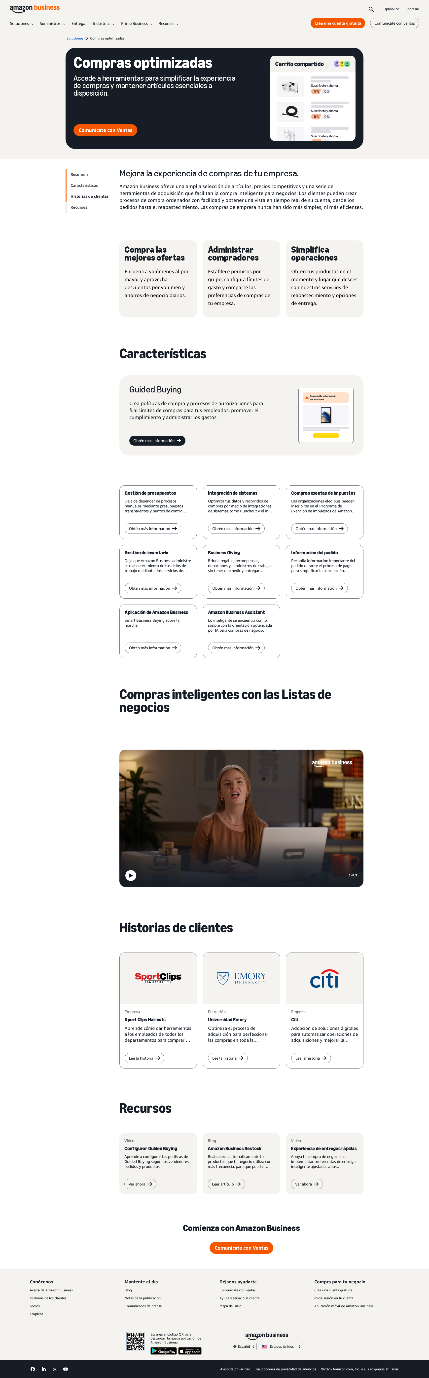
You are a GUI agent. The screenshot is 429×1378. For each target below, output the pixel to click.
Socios (35, 1306)
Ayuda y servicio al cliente (239, 1298)
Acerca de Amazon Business (51, 1290)
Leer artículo (223, 1184)
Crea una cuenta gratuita (338, 23)
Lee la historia (141, 1058)
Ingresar (413, 9)
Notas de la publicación (143, 1298)
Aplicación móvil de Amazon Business (343, 1306)
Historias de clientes (89, 196)
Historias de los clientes (48, 1298)
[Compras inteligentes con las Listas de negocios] (241, 819)
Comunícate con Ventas (105, 130)
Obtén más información (154, 440)
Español (389, 9)
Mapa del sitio (230, 1306)
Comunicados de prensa (143, 1306)
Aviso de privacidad (235, 1369)
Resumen (79, 174)
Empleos (36, 1314)
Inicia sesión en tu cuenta (333, 1298)
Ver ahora (137, 1184)
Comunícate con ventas (394, 23)
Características (84, 185)
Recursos (79, 207)
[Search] (371, 8)
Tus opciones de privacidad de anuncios (285, 1369)
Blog (128, 1290)
